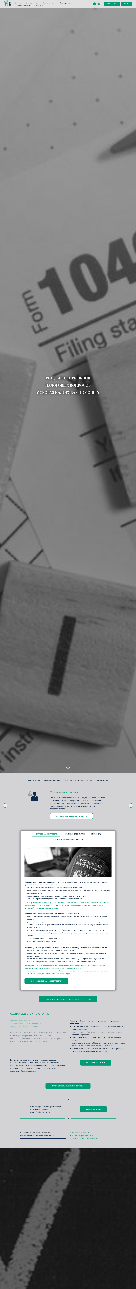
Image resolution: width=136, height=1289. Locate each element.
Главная (31, 780)
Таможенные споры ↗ (80, 1130)
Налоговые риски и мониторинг (49, 780)
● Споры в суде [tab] (95, 831)
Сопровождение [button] (32, 3)
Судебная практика (23, 5)
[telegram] (94, 3)
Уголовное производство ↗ (82, 1133)
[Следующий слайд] (131, 804)
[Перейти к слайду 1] (66, 820)
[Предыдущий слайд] (5, 804)
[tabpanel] (68, 913)
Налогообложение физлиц (97, 780)
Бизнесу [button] (18, 3)
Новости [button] (38, 5)
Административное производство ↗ (86, 1135)
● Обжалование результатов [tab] (73, 831)
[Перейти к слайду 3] (69, 820)
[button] (126, 4)
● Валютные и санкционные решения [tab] (68, 837)
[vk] (98, 3)
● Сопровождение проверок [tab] (46, 831)
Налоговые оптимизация (74, 780)
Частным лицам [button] (49, 3)
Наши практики (65, 3)
